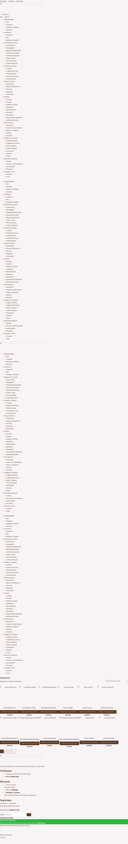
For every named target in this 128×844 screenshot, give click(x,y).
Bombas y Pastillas (12, 27)
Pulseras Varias (11, 74)
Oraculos (9, 174)
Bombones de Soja (12, 120)
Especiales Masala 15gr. (13, 50)
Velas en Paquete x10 (13, 86)
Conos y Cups (10, 58)
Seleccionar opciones (10, 712)
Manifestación (11, 110)
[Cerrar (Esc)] (13, 840)
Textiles (8, 161)
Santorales (9, 115)
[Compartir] (9, 840)
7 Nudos (9, 68)
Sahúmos (9, 30)
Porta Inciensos (11, 61)
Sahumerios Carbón (12, 53)
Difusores (9, 169)
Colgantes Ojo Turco (13, 143)
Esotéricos (9, 107)
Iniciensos (9, 35)
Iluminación (10, 151)
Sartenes (9, 135)
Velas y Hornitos (9, 81)
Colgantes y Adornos (11, 138)
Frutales (9, 99)
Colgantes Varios (11, 141)
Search (2, 814)
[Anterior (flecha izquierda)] (1, 843)
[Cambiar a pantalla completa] (5, 840)
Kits (7, 22)
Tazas (8, 156)
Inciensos (9, 25)
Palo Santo (9, 125)
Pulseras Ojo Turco (12, 71)
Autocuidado (10, 166)
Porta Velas (10, 94)
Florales (8, 102)
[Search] (29, 814)
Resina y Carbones (12, 130)
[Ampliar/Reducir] (1, 840)
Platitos (8, 133)
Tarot (8, 177)
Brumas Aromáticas (10, 159)
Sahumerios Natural (12, 55)
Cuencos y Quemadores (14, 128)
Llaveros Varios (11, 79)
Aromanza (7, 32)
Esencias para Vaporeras (14, 117)
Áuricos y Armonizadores (14, 164)
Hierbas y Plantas (12, 104)
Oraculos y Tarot (9, 172)
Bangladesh (10, 48)
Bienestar (9, 112)
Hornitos (9, 89)
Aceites (6, 97)
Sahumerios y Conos (11, 43)
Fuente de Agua (11, 148)
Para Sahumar (8, 122)
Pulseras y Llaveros (10, 66)
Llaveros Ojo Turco (12, 76)
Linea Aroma (10, 45)
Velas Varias (10, 84)
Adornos (9, 153)
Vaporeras (9, 92)
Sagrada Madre (9, 19)
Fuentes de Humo (12, 63)
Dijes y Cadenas (11, 146)
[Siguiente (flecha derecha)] (5, 843)
